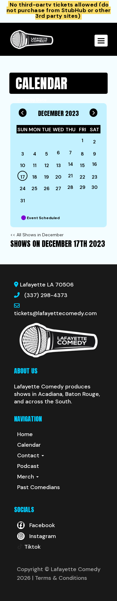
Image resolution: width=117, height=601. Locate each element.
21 (70, 176)
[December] (70, 142)
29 (82, 187)
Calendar (29, 445)
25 (34, 188)
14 (70, 164)
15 (82, 165)
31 (22, 201)
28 (70, 187)
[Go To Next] (93, 111)
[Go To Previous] (23, 111)
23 (94, 177)
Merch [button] (26, 476)
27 (58, 188)
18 (34, 177)
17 (22, 177)
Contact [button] (29, 455)
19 (46, 177)
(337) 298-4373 (45, 295)
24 (23, 188)
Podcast (28, 466)
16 (94, 164)
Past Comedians (38, 487)
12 (46, 165)
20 (58, 177)
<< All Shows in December (37, 235)
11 (35, 165)
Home (25, 434)
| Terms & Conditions (59, 578)
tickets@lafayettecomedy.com (55, 313)
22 (82, 177)
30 (94, 187)
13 (58, 165)
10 (22, 165)
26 (47, 188)
